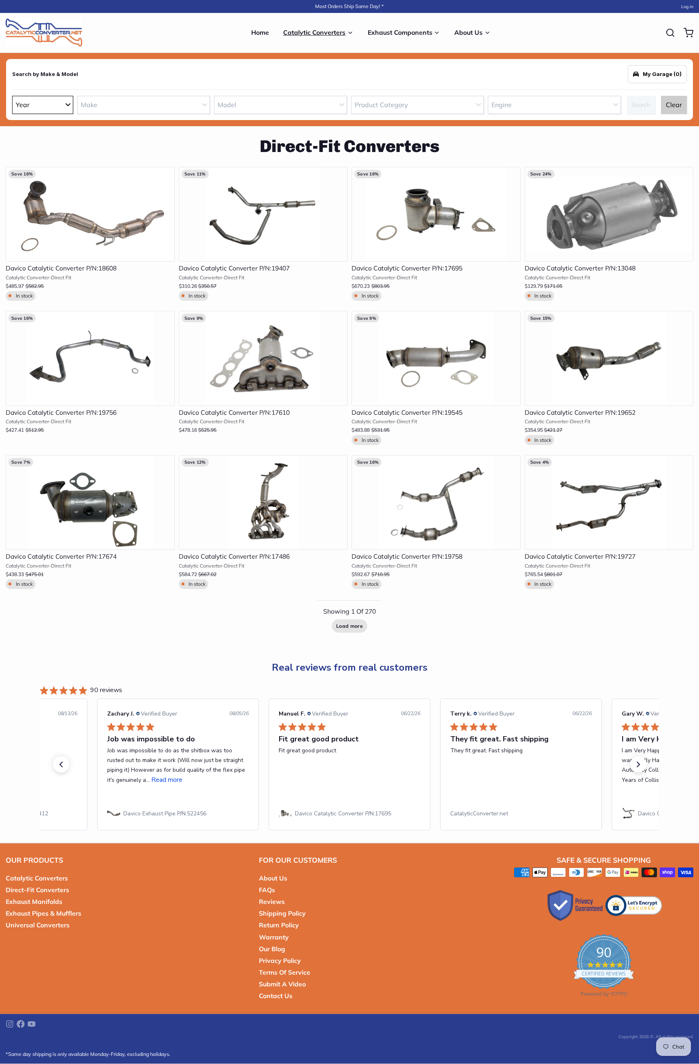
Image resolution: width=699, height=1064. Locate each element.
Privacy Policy (280, 960)
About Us (468, 32)
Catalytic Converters (314, 32)
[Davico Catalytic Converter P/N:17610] (263, 358)
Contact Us (275, 996)
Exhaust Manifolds (34, 901)
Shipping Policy (282, 913)
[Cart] (685, 33)
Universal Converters (38, 925)
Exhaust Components (400, 32)
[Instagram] (10, 1024)
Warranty (274, 937)
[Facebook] (21, 1024)
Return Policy (279, 925)
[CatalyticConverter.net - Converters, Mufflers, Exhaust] (44, 33)
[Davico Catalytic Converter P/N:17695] (436, 214)
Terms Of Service (284, 972)
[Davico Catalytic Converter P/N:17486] (263, 502)
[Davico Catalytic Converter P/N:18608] (90, 214)
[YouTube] (32, 1024)
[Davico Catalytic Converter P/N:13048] (609, 214)
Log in (687, 6)
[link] (178, 813)
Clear (674, 105)
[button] (90, 251)
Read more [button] (166, 779)
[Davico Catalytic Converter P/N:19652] (609, 358)
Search (641, 104)
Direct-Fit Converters (37, 890)
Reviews (272, 901)
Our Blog (272, 949)
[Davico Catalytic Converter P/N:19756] (90, 358)
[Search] (667, 33)
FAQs (267, 890)
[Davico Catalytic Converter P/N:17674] (90, 502)
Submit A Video (282, 984)
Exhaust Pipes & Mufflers (43, 913)
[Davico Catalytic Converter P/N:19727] (609, 502)
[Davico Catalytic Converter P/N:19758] (436, 502)
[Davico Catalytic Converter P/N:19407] (263, 214)
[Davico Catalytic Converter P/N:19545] (436, 358)
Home (260, 32)
